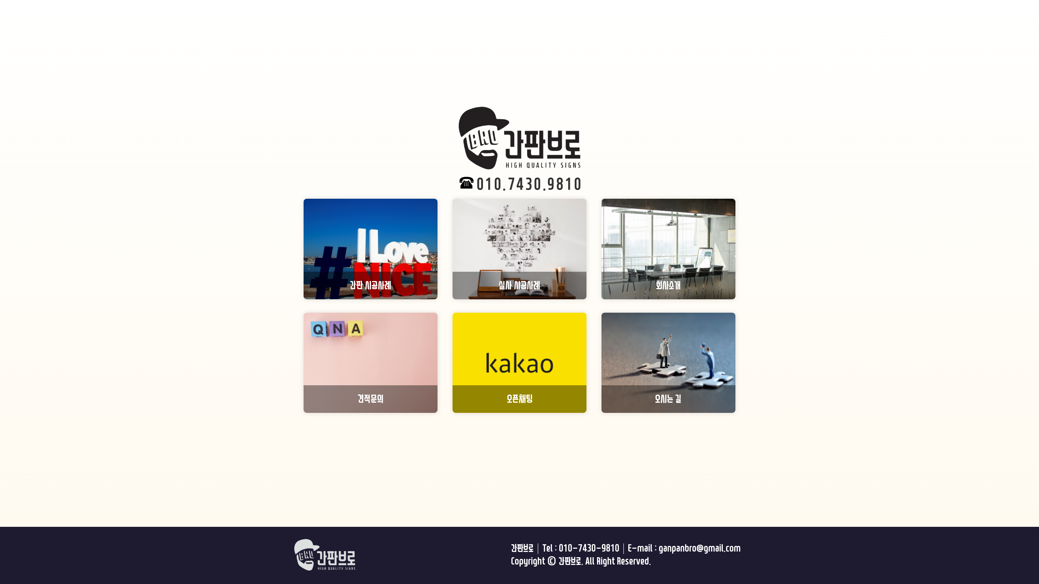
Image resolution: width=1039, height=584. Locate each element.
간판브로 (522, 548)
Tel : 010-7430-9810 (580, 548)
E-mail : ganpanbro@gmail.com (684, 548)
